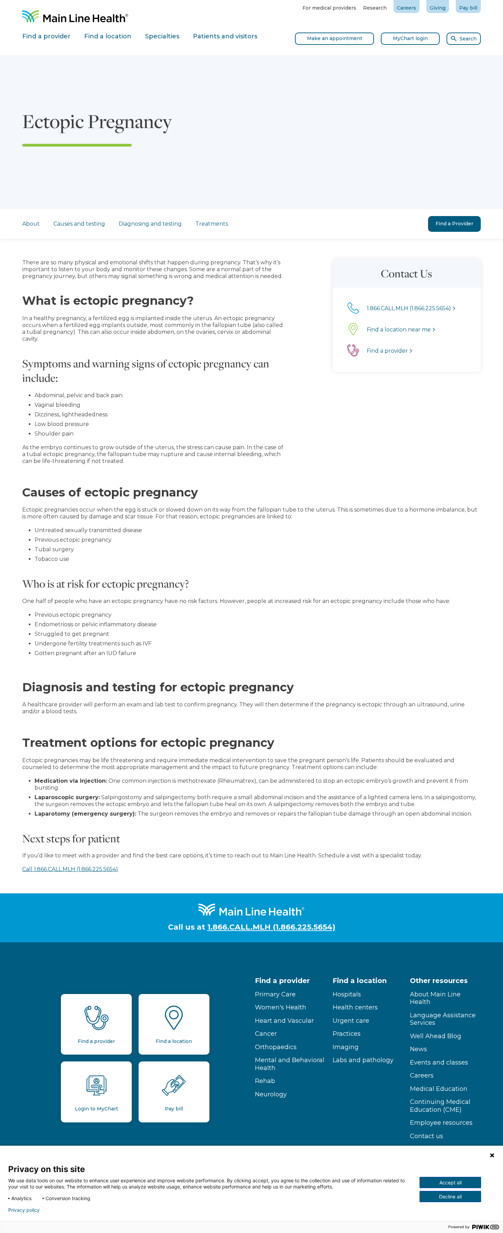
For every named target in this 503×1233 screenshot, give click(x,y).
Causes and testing (79, 224)
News (418, 1049)
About (31, 224)
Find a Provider (454, 224)
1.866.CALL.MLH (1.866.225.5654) (271, 927)
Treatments (211, 224)
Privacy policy (24, 1210)
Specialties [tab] (162, 36)
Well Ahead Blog (435, 1036)
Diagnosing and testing (150, 224)
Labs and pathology (363, 1060)
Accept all (450, 1182)
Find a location (360, 981)
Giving (438, 8)
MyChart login (410, 38)
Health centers (355, 1007)
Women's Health (280, 1007)
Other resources (439, 981)
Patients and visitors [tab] (225, 36)
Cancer (266, 1033)
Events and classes (439, 1062)
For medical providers (329, 8)
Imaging (346, 1047)
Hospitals (347, 994)
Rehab (265, 1081)
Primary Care (275, 994)
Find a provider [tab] (46, 36)
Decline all (450, 1196)
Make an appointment (334, 38)
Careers (406, 8)
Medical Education (438, 1089)
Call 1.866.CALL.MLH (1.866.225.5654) (70, 869)
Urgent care (351, 1020)
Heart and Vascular (284, 1020)
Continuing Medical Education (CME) (440, 1106)
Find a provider (282, 981)
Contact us (426, 1136)
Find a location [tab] (107, 36)
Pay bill (468, 8)
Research (375, 8)
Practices (347, 1033)
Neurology (271, 1094)
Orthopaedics (276, 1047)
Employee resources (441, 1123)
